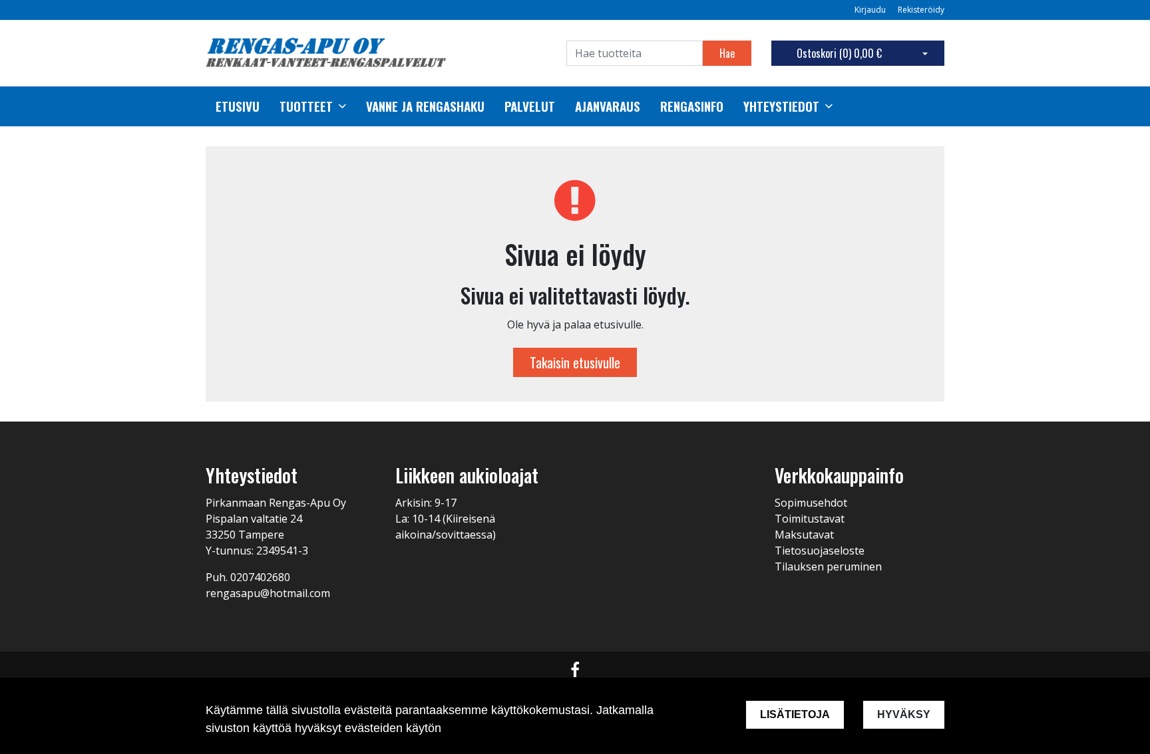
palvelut (529, 106)
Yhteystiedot (781, 106)
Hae (727, 53)
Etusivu (238, 106)
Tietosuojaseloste (819, 550)
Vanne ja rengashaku (425, 106)
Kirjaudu (871, 9)
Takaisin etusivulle (575, 362)
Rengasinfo (691, 106)
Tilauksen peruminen (828, 566)
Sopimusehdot (811, 502)
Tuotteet (306, 106)
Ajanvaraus (607, 106)
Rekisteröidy (921, 9)
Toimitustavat (810, 518)
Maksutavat (804, 534)
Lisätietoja (795, 714)
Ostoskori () (839, 53)
